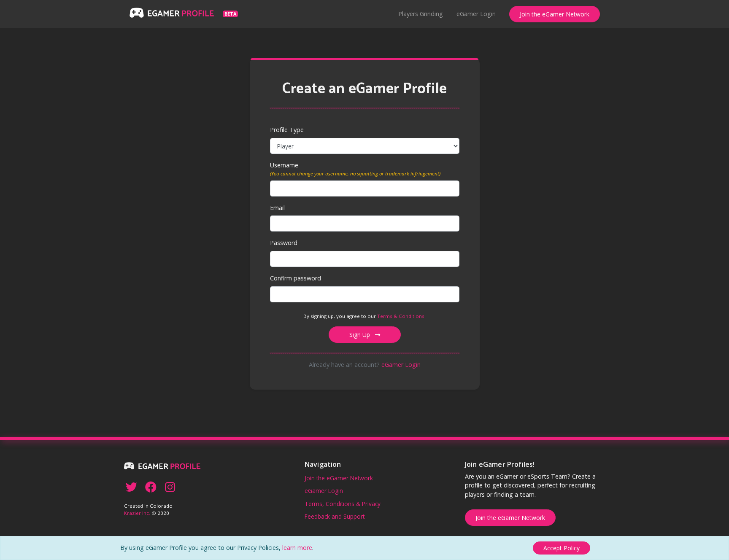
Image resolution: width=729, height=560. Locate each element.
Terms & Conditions (400, 316)
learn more (297, 548)
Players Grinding (420, 14)
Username (284, 165)
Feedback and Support (334, 516)
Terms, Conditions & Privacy (343, 504)
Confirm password (295, 278)
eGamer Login (476, 14)
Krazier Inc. (137, 513)
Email (277, 208)
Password (283, 243)
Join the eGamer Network (554, 14)
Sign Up (360, 335)
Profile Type (287, 130)
